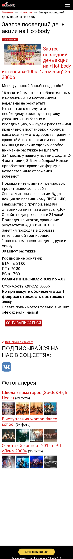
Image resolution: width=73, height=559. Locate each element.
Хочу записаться (36, 552)
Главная (7, 12)
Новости (25, 12)
